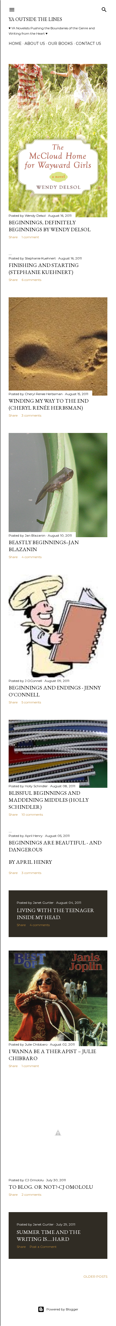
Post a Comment (43, 1247)
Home (15, 43)
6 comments (31, 280)
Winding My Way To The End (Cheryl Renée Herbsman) (48, 404)
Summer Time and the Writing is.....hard (48, 1235)
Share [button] (13, 237)
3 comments (31, 415)
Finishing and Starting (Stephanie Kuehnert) (44, 269)
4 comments (32, 557)
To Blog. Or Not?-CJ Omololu (51, 1186)
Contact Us (88, 43)
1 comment (30, 237)
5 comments (31, 702)
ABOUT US (35, 43)
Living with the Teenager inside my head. (55, 914)
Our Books (60, 43)
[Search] (104, 8)
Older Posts (95, 1276)
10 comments (32, 814)
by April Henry (30, 861)
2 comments (31, 1195)
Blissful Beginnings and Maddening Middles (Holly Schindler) (48, 799)
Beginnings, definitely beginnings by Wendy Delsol (50, 226)
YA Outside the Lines (35, 19)
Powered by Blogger (62, 1309)
